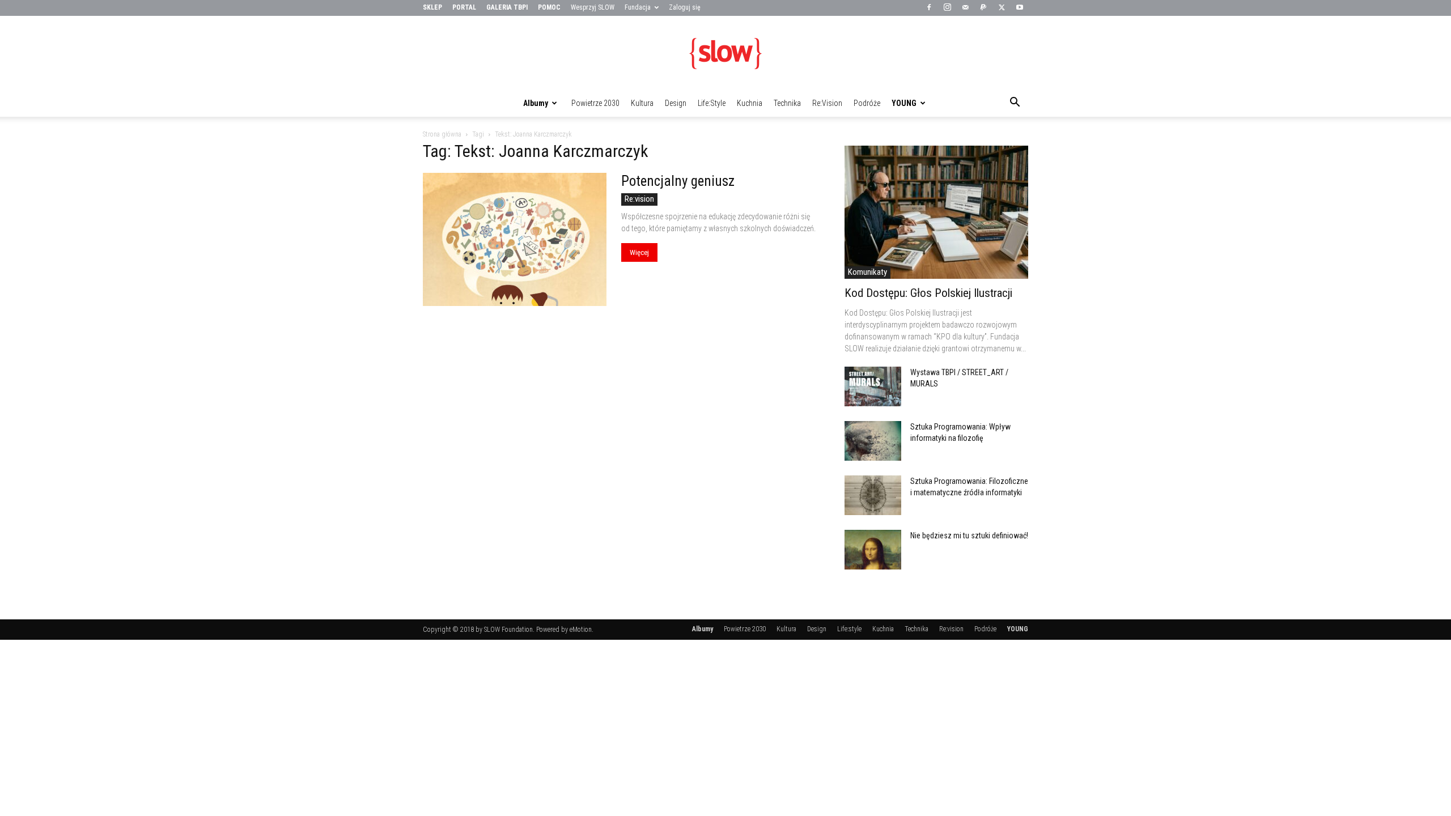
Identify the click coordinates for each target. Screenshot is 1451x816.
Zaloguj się (685, 7)
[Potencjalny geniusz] (514, 239)
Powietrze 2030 (595, 103)
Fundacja (638, 7)
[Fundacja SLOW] (725, 53)
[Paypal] (983, 8)
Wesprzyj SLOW (592, 7)
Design (675, 103)
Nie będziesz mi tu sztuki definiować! (969, 535)
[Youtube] (1019, 8)
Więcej (639, 252)
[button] (1014, 103)
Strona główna (442, 134)
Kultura (642, 103)
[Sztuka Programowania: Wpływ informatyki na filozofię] (873, 441)
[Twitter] (1001, 8)
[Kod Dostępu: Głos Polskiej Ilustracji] (936, 212)
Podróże (867, 103)
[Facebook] (928, 8)
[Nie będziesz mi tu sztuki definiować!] (873, 550)
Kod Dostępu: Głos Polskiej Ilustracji (928, 293)
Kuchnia (749, 103)
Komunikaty (867, 272)
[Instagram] (947, 8)
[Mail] (965, 8)
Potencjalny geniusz (678, 181)
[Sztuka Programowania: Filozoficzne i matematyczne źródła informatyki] (873, 495)
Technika (787, 103)
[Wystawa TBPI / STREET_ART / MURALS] (873, 386)
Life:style (712, 103)
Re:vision (827, 103)
